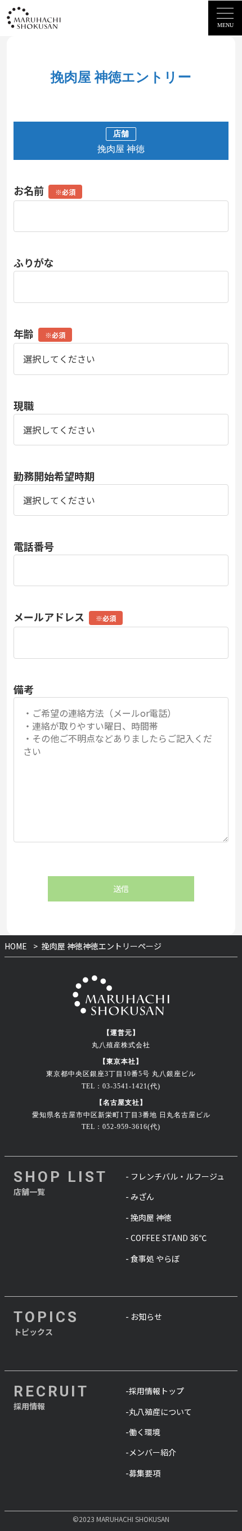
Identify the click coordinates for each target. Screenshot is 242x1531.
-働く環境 (143, 1432)
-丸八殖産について (159, 1411)
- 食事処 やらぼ (153, 1258)
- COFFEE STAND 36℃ (166, 1237)
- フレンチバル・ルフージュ (175, 1176)
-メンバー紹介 (151, 1452)
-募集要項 (143, 1473)
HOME (16, 946)
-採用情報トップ (155, 1390)
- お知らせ (144, 1316)
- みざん (140, 1196)
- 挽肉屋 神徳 (149, 1217)
